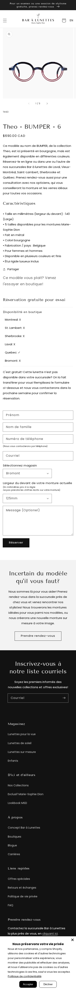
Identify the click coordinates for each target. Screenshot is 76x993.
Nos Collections (18, 785)
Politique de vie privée (22, 896)
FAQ (10, 905)
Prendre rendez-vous (38, 636)
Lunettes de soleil (19, 743)
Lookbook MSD (17, 803)
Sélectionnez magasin (20, 465)
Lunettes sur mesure (22, 752)
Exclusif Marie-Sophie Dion (25, 794)
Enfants (13, 761)
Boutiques (14, 837)
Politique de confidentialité (25, 976)
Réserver (16, 542)
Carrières (14, 854)
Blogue (12, 845)
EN (71, 20)
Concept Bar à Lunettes (24, 828)
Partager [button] (13, 269)
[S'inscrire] (64, 698)
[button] (5, 20)
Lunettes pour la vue (22, 734)
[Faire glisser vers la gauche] (29, 103)
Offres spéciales (19, 879)
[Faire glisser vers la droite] (47, 103)
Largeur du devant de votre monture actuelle (37, 483)
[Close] (72, 940)
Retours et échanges (22, 888)
